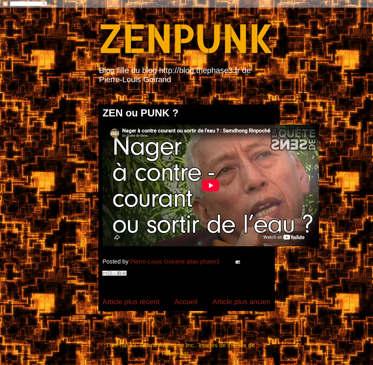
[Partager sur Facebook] (119, 273)
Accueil (185, 302)
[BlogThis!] (109, 273)
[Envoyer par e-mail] (104, 273)
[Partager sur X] (114, 273)
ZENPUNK (186, 37)
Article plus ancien (241, 302)
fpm (261, 345)
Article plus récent (131, 302)
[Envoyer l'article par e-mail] (236, 261)
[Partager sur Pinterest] (124, 273)
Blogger (200, 353)
